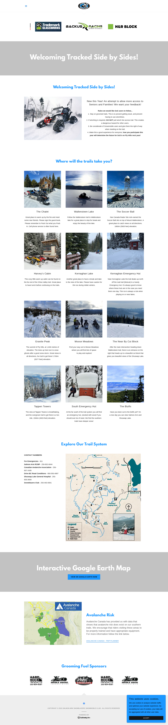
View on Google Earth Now (84, 577)
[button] (26, 6)
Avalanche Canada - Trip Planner (102, 641)
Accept (146, 718)
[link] (84, 6)
